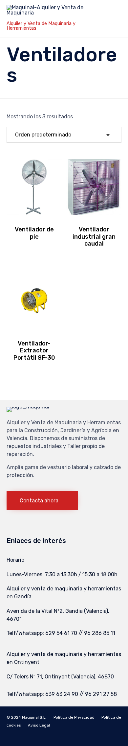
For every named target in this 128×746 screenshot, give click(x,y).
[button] (42, 500)
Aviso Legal (39, 725)
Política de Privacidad (74, 717)
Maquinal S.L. (34, 717)
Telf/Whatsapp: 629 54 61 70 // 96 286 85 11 (61, 633)
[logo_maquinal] (28, 406)
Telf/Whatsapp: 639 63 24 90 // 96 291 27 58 (62, 694)
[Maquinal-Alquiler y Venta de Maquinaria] (49, 12)
